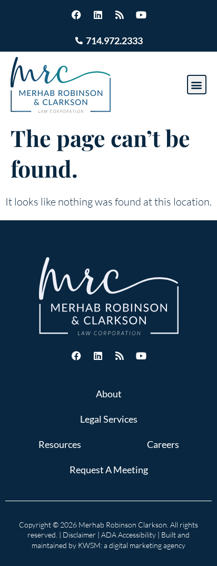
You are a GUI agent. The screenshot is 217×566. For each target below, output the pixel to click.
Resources (59, 444)
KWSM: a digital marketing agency (131, 545)
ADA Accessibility (128, 534)
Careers (163, 444)
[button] (196, 84)
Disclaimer (79, 534)
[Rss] (119, 14)
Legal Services (108, 419)
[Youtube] (141, 14)
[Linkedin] (97, 14)
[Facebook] (76, 14)
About (109, 393)
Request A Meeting (109, 469)
